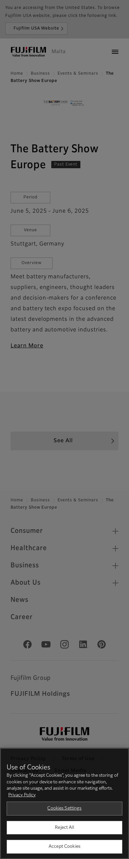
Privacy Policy (22, 795)
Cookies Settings (64, 808)
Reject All (64, 827)
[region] (64, 803)
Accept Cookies (64, 846)
